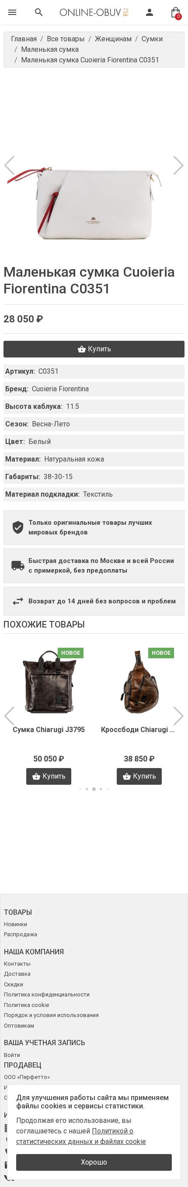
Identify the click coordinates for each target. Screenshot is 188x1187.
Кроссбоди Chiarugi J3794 (139, 729)
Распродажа (20, 934)
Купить (99, 349)
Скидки (13, 984)
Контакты (17, 963)
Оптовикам (19, 1025)
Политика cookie (26, 1005)
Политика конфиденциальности (47, 994)
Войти (12, 1055)
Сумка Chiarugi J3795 (49, 729)
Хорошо (94, 1162)
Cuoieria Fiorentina (60, 389)
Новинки (15, 924)
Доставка (17, 974)
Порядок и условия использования (51, 1015)
